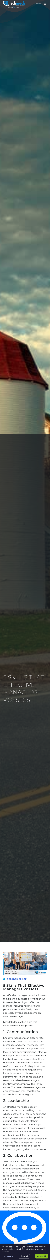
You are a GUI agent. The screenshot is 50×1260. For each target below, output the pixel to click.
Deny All (24, 1256)
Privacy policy (7, 1256)
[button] (39, 4)
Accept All (41, 1256)
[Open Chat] (24, 1230)
